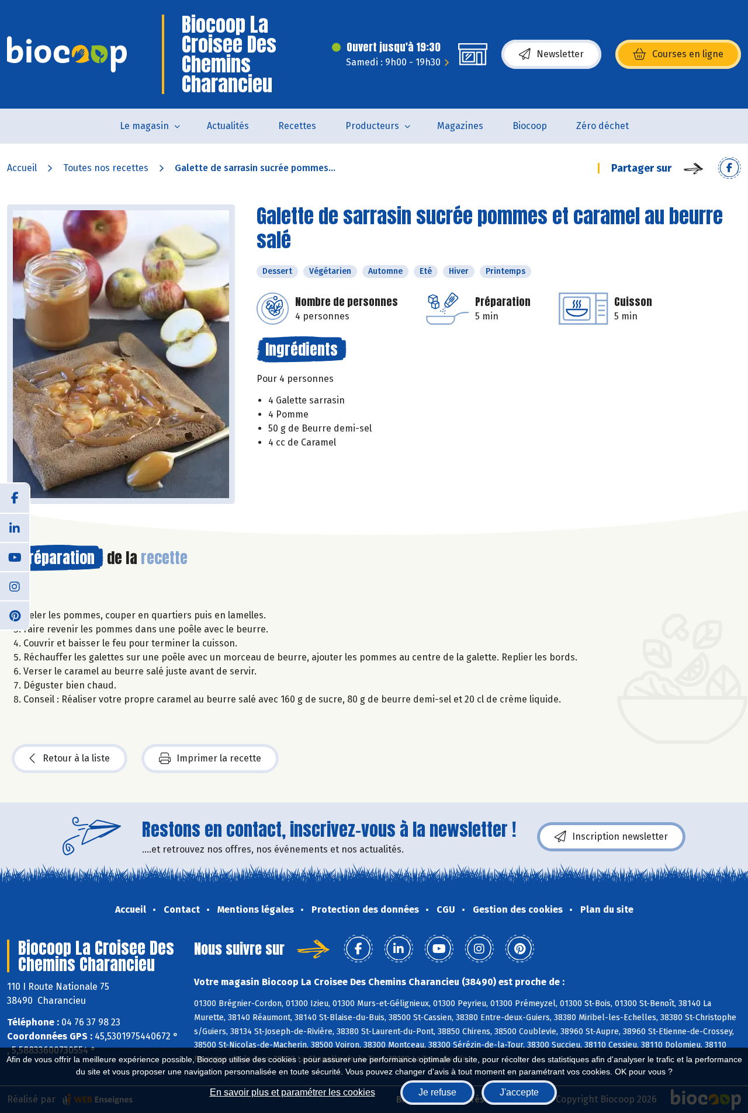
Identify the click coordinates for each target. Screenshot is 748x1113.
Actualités (228, 125)
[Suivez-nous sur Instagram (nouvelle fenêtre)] (14, 585)
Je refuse (437, 1092)
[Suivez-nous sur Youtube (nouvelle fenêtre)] (14, 556)
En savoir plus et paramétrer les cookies (292, 1092)
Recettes (297, 125)
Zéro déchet (602, 125)
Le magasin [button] (144, 125)
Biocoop (529, 125)
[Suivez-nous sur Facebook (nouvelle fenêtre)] (14, 498)
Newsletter (560, 54)
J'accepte (519, 1092)
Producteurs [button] (372, 125)
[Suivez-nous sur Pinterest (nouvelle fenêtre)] (14, 614)
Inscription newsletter (620, 836)
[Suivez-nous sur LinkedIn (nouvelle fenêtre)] (14, 527)
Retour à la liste (76, 758)
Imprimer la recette (218, 758)
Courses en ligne (687, 54)
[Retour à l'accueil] (67, 54)
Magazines (460, 125)
